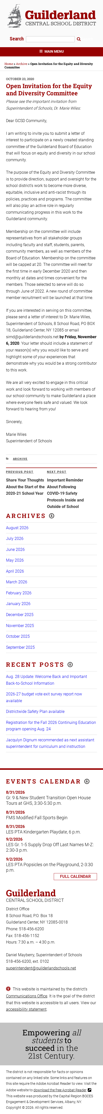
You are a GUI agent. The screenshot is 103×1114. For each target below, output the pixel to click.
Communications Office (26, 996)
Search (17, 39)
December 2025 (20, 614)
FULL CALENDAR (75, 876)
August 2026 (17, 527)
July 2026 (15, 538)
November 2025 (20, 625)
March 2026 (16, 582)
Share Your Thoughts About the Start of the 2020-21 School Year (25, 487)
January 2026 (18, 603)
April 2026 (15, 571)
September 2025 (20, 647)
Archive (20, 459)
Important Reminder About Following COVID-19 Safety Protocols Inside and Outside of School (65, 493)
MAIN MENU (54, 51)
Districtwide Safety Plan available (35, 711)
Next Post (56, 472)
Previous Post (20, 472)
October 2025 (18, 636)
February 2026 (19, 593)
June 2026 (15, 549)
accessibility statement (26, 1009)
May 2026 (15, 560)
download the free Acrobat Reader (60, 1090)
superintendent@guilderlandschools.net (41, 968)
